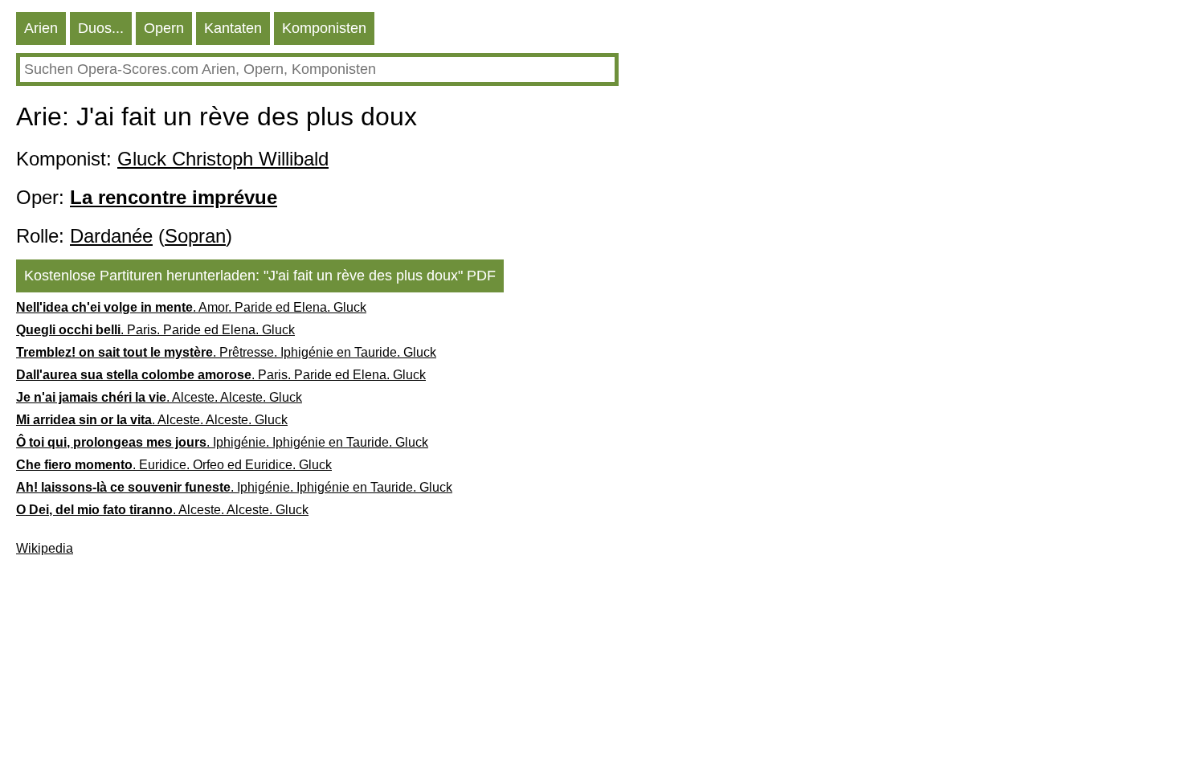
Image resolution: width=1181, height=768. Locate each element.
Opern (164, 28)
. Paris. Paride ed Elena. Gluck (155, 330)
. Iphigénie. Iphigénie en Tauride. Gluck (222, 442)
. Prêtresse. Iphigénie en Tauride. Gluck (226, 352)
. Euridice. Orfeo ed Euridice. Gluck (174, 465)
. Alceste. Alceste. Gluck (159, 397)
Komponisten (324, 28)
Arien (41, 28)
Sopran (195, 236)
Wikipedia (44, 548)
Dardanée (111, 236)
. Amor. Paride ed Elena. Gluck (191, 307)
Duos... (101, 28)
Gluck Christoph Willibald (223, 159)
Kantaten (233, 28)
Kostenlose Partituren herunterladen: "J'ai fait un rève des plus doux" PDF (260, 276)
